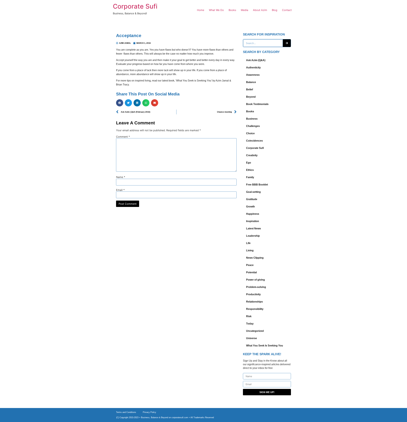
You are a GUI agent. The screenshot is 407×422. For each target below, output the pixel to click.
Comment (123, 136)
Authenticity (253, 67)
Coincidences (254, 140)
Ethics (250, 170)
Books (232, 10)
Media (244, 10)
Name (120, 177)
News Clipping (255, 257)
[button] (119, 102)
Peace (250, 265)
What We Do (216, 10)
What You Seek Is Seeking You (264, 345)
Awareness (253, 74)
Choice (250, 133)
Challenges (253, 126)
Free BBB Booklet (257, 184)
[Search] (287, 43)
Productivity (253, 294)
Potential (251, 272)
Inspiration (252, 221)
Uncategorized (255, 331)
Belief (249, 89)
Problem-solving (256, 287)
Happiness (252, 214)
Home (200, 10)
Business (252, 118)
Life (248, 243)
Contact (287, 10)
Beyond (251, 96)
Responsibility (254, 309)
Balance (251, 82)
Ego (248, 162)
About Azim (260, 10)
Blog (274, 10)
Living (250, 250)
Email (120, 190)
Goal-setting (253, 192)
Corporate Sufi (135, 6)
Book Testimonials (257, 104)
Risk (249, 316)
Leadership (253, 235)
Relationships (254, 301)
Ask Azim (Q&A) (255, 60)
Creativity (252, 155)
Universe (251, 338)
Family (250, 177)
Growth (250, 206)
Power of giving (255, 279)
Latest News (253, 228)
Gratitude (251, 199)
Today (250, 323)
